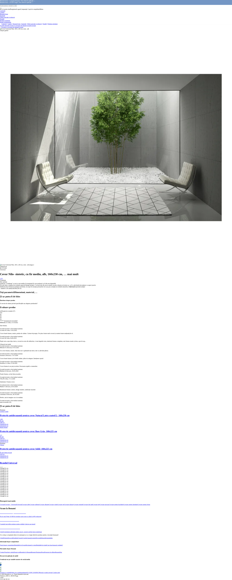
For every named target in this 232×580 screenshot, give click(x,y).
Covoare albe (26, 504)
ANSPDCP (36, 572)
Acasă (2, 25)
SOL (27, 572)
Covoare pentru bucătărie (116, 504)
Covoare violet (53, 504)
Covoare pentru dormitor (130, 504)
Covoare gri (60, 504)
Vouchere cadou (9, 552)
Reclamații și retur (31, 545)
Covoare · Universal (10, 504)
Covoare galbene (34, 504)
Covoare (33, 25)
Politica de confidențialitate (18, 572)
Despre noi (17, 552)
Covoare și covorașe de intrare (17, 25)
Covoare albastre (44, 504)
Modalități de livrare (20, 545)
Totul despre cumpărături (7, 545)
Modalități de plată (41, 545)
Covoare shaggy (68, 504)
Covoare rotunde (78, 504)
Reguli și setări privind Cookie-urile (50, 572)
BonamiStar (58, 552)
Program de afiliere (49, 552)
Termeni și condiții (5, 572)
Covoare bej (96, 504)
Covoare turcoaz (104, 504)
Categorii (6, 25)
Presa (42, 552)
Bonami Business (36, 552)
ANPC (31, 572)
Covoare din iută (88, 504)
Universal (19, 504)
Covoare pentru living (144, 504)
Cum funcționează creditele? (55, 545)
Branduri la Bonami (25, 552)
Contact (2, 552)
